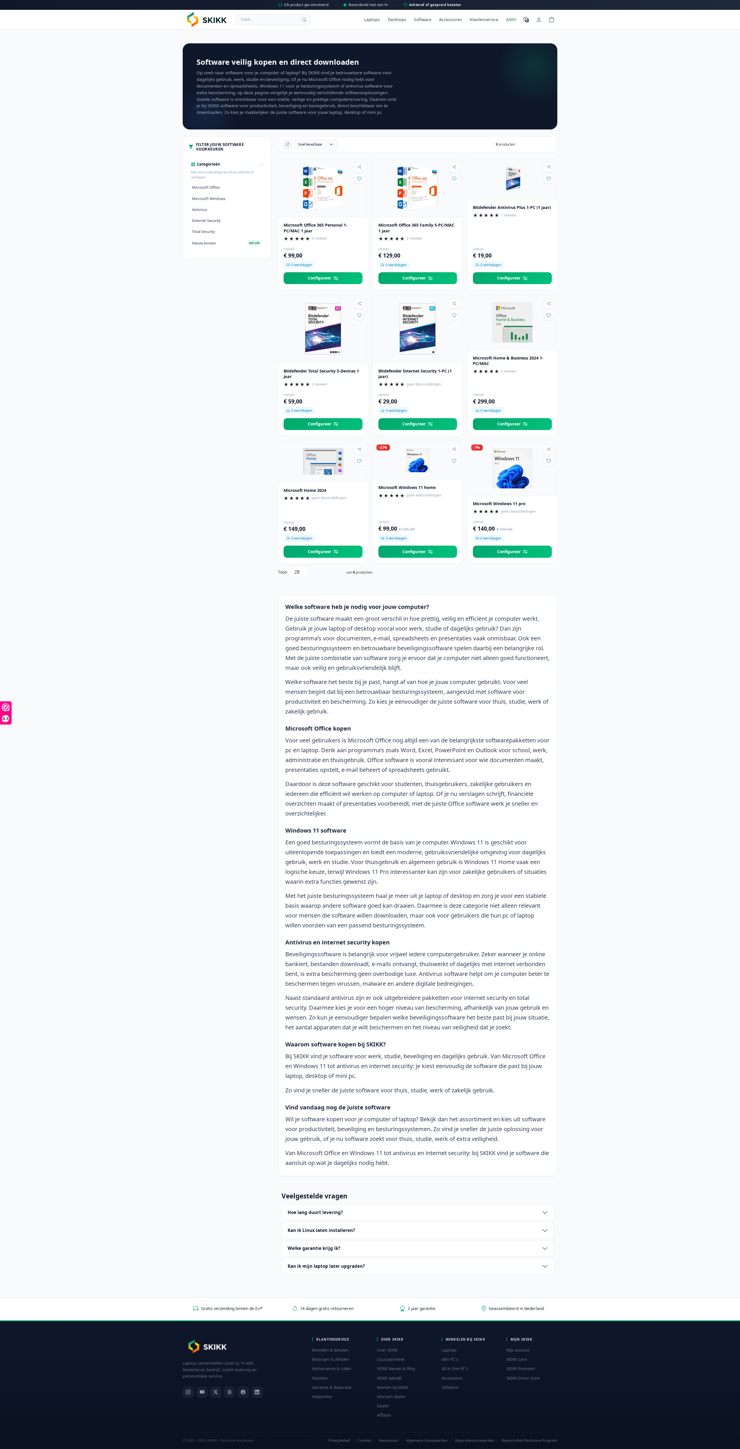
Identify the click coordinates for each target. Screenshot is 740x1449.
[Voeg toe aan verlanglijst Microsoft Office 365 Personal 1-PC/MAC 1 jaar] (359, 179)
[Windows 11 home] (417, 459)
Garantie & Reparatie (332, 1387)
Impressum (388, 1440)
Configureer (319, 278)
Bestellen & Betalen (330, 1350)
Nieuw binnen (226, 243)
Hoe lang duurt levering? (315, 1212)
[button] (227, 164)
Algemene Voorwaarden (426, 1440)
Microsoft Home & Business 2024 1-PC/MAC (508, 360)
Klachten (320, 1378)
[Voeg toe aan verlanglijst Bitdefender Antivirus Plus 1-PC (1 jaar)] (549, 179)
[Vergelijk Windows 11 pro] (549, 449)
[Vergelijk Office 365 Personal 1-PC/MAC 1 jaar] (359, 167)
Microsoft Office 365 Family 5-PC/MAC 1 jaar (416, 228)
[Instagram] (188, 1392)
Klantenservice (484, 19)
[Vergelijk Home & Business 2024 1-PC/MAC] (549, 303)
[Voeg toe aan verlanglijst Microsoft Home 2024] (359, 461)
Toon (282, 572)
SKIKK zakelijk (389, 1378)
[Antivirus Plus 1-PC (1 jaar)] (512, 178)
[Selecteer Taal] (526, 19)
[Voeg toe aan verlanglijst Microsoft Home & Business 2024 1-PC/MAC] (549, 315)
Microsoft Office (206, 187)
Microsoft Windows (208, 198)
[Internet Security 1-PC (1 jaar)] (417, 328)
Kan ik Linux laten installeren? (321, 1230)
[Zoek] (304, 19)
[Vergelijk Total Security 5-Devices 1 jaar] (359, 303)
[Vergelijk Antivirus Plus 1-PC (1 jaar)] (549, 167)
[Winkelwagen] (551, 19)
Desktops (397, 19)
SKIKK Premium (520, 1368)
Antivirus (199, 209)
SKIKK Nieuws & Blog (396, 1368)
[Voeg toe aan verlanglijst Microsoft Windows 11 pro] (549, 461)
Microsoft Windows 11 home (407, 487)
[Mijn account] (539, 19)
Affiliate (384, 1415)
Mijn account (517, 1350)
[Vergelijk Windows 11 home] (454, 449)
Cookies (364, 1440)
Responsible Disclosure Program (529, 1440)
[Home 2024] (323, 461)
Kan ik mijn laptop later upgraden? (326, 1266)
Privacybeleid (339, 1440)
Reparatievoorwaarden (474, 1440)
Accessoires (450, 19)
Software (422, 19)
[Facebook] (243, 1392)
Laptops (372, 19)
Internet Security (206, 220)
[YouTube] (202, 1392)
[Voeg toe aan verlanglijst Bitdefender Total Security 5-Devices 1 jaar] (359, 315)
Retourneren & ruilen (331, 1368)
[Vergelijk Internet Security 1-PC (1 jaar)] (454, 303)
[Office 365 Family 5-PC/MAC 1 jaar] (417, 187)
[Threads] (229, 1392)
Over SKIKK (387, 1350)
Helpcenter (322, 1396)
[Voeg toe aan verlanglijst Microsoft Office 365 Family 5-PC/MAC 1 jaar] (454, 179)
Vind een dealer (391, 1396)
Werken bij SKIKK (392, 1387)
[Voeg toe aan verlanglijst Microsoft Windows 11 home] (454, 461)
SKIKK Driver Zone (523, 1378)
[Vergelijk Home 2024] (359, 449)
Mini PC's (450, 1359)
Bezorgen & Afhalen (330, 1359)
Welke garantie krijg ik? (314, 1248)
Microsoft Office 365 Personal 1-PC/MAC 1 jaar (315, 228)
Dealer (383, 1406)
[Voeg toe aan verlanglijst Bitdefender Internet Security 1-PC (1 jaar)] (454, 315)
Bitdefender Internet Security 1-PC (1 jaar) (415, 373)
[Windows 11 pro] (512, 467)
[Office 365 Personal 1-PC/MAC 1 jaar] (323, 187)
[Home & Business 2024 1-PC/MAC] (512, 322)
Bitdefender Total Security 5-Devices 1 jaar (321, 373)
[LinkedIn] (256, 1392)
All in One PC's (455, 1368)
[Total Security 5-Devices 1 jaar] (323, 328)
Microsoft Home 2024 (305, 490)
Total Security (203, 231)
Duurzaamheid (390, 1359)
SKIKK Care (516, 1359)
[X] (215, 1392)
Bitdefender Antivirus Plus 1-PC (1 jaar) (512, 207)
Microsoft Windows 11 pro (499, 503)
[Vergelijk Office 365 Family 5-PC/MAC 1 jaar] (454, 167)
